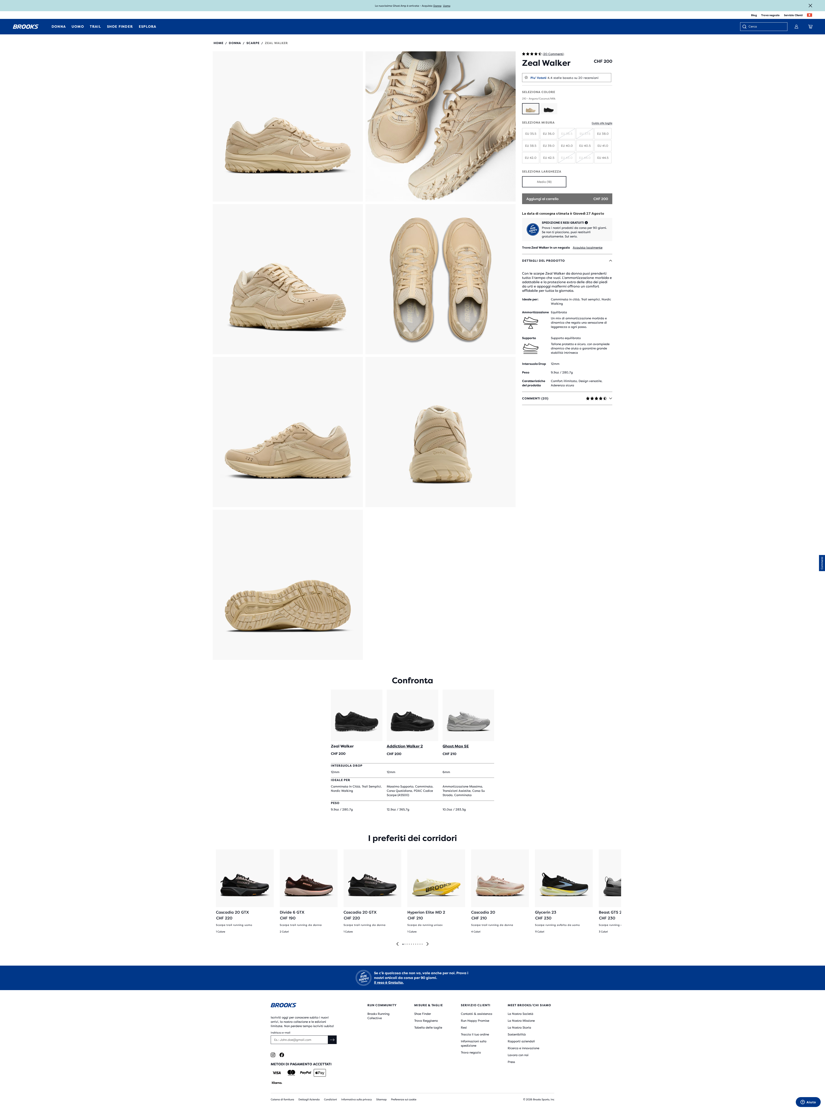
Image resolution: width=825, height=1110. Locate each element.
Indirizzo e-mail (280, 1032)
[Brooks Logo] (306, 1006)
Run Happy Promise (475, 1020)
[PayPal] (305, 1073)
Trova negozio (770, 15)
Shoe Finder (422, 1013)
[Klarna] (277, 1083)
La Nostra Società (520, 1013)
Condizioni (330, 1099)
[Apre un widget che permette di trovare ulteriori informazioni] (808, 1102)
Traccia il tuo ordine (475, 1034)
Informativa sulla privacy (356, 1099)
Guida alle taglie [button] (602, 123)
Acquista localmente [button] (587, 247)
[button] (288, 126)
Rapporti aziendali (521, 1041)
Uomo (446, 5)
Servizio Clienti (793, 15)
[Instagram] (273, 1055)
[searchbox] (766, 26)
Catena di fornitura (282, 1099)
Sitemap (381, 1099)
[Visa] (277, 1073)
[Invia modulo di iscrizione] (332, 1039)
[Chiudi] (810, 5)
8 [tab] (417, 944)
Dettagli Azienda (309, 1099)
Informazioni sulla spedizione (473, 1043)
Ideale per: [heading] (530, 299)
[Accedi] (796, 26)
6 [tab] (413, 944)
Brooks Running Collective (378, 1016)
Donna (437, 5)
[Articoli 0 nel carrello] (810, 27)
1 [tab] (402, 944)
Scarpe (253, 43)
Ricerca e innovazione (523, 1048)
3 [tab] (406, 944)
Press (511, 1062)
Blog (754, 15)
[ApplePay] (320, 1073)
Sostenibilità (517, 1034)
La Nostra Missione (521, 1020)
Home (218, 43)
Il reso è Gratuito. (389, 982)
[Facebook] (282, 1055)
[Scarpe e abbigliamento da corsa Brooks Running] (26, 26)
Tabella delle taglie (428, 1027)
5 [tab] (411, 944)
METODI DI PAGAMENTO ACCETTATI (301, 1064)
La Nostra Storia (519, 1027)
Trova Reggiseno (426, 1020)
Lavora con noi (518, 1055)
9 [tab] (419, 944)
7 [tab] (415, 944)
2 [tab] (404, 944)
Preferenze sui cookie (403, 1099)
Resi (464, 1027)
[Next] (427, 944)
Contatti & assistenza (476, 1013)
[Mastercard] (291, 1073)
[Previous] (397, 944)
